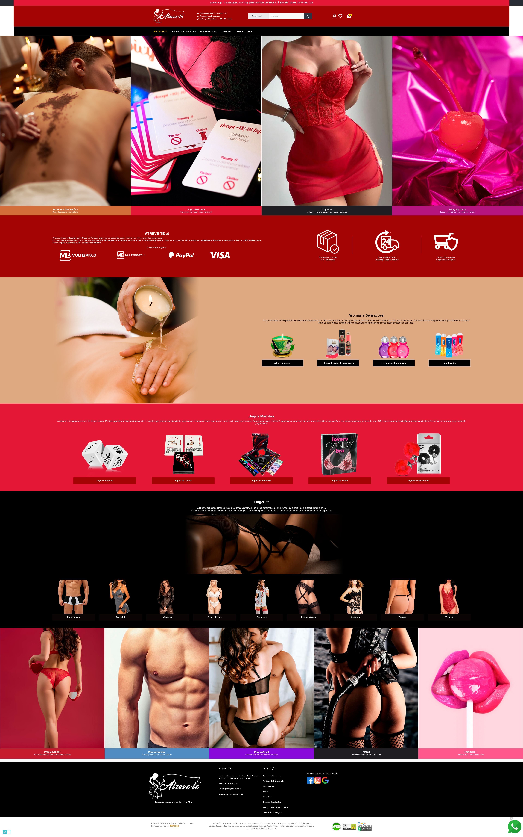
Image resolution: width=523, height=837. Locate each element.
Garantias (267, 797)
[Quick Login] (334, 17)
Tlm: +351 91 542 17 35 (228, 783)
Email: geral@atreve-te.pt (230, 789)
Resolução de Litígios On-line (275, 807)
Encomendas (268, 786)
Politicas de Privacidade (273, 781)
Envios (265, 791)
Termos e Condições (271, 776)
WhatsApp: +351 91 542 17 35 (231, 794)
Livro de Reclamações (272, 812)
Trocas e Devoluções (272, 802)
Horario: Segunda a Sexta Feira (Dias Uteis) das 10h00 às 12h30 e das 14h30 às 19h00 (239, 777)
